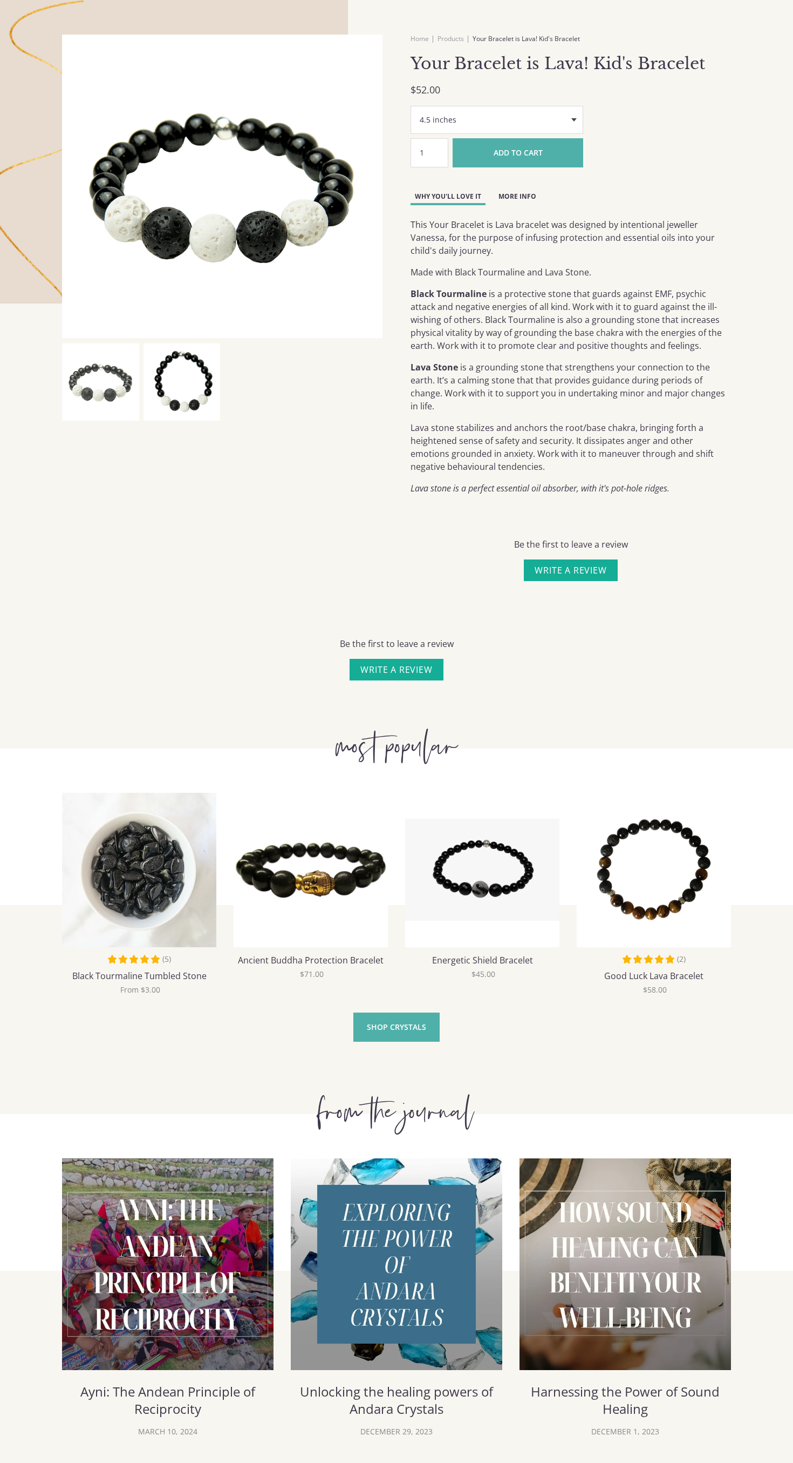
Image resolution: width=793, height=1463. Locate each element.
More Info (517, 196)
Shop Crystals (396, 1027)
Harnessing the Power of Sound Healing (625, 1400)
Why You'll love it (448, 196)
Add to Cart (518, 152)
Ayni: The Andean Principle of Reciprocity (167, 1400)
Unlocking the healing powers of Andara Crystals (396, 1400)
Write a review (570, 570)
